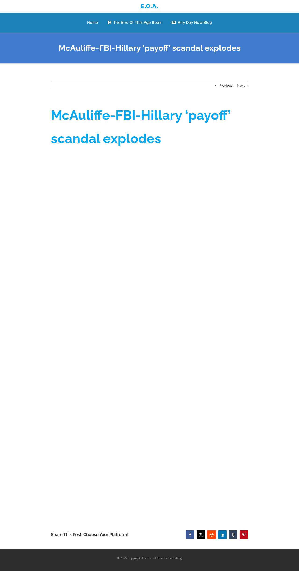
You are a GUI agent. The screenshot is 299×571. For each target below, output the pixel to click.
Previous (226, 85)
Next (241, 85)
